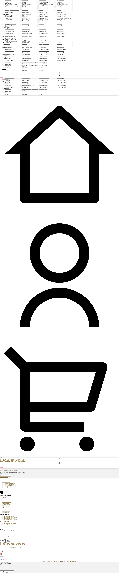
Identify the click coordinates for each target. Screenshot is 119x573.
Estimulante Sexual (43, 82)
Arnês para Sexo (60, 25)
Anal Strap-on (8, 42)
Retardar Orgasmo (43, 89)
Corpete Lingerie (8, 19)
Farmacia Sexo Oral (26, 87)
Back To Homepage (4, 477)
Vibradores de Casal (9, 54)
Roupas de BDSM (60, 36)
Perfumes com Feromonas (62, 87)
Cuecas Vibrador (25, 49)
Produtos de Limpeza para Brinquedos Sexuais (30, 90)
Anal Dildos (7, 44)
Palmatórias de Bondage (27, 36)
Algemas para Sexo (26, 25)
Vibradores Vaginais (61, 79)
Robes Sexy (41, 24)
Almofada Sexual (42, 25)
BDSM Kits (41, 28)
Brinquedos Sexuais (6, 1)
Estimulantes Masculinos (10, 87)
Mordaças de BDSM (9, 36)
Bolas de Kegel (25, 3)
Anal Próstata (59, 40)
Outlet (4, 89)
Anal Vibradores (25, 42)
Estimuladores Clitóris (26, 82)
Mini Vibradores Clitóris (27, 47)
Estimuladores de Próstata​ (44, 49)
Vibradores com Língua (61, 52)
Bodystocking (59, 12)
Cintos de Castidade (61, 28)
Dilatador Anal (42, 42)
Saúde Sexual (5, 82)
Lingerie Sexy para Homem (10, 24)
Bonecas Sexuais (6, 81)
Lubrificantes (59, 5)
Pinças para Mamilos (43, 36)
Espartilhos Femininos (43, 19)
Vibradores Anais (8, 52)
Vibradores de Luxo (26, 54)
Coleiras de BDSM (9, 33)
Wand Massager (25, 12)
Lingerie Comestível (61, 19)
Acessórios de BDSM (9, 29)
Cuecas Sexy (25, 19)
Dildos (6, 5)
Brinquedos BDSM (60, 3)
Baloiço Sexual (8, 31)
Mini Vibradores (8, 47)
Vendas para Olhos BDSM (10, 38)
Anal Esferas (24, 44)
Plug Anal (58, 42)
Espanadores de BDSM (61, 33)
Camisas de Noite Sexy (27, 14)
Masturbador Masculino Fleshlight (46, 7)
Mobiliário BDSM (60, 34)
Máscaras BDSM (42, 34)
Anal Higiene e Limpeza (44, 40)
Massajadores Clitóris (61, 49)
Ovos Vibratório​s (42, 47)
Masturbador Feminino (27, 7)
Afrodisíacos (7, 83)
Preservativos (8, 89)
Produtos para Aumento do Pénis (12, 10)
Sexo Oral (59, 10)
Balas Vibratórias (8, 49)
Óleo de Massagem (43, 87)
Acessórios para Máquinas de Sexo (12, 41)
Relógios (41, 94)
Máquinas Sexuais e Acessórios (11, 7)
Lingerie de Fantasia (26, 21)
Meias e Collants (25, 24)
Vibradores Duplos (60, 54)
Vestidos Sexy (8, 26)
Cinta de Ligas (42, 14)
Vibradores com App (43, 52)
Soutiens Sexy (59, 24)
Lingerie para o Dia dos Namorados (64, 21)
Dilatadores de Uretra (43, 33)
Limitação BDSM (25, 34)
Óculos (6, 94)
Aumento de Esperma (43, 83)
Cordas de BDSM (25, 33)
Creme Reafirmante (61, 83)
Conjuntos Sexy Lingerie (61, 14)
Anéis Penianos (8, 3)
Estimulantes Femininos (61, 82)
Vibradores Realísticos (26, 79)
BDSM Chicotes (25, 28)
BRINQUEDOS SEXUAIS (5, 521)
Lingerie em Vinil (42, 21)
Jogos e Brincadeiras (43, 5)
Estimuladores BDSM (9, 34)
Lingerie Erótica (6, 14)
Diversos (24, 5)
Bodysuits (7, 17)
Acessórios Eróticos (9, 15)
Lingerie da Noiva (8, 21)
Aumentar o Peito (26, 83)
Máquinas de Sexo (26, 37)
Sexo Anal (41, 10)
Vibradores (7, 12)
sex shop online (13, 547)
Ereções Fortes (8, 85)
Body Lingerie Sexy (43, 12)
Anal (3, 42)
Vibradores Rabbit (9, 79)
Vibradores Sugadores (44, 79)
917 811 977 (2, 536)
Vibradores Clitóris (26, 52)
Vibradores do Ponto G (44, 54)
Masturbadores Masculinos (62, 7)
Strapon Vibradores (61, 47)
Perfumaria (24, 94)
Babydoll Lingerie (25, 15)
